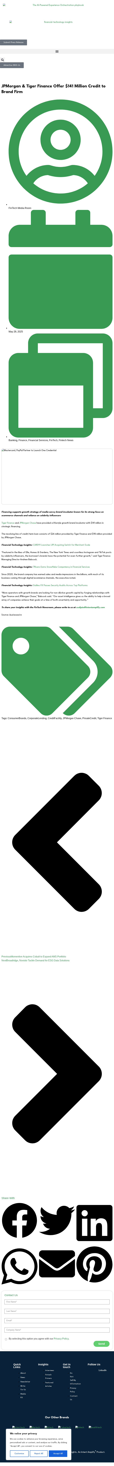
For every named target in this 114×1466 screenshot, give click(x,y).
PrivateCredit (89, 718)
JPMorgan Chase (27, 523)
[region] (38, 1444)
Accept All (58, 1454)
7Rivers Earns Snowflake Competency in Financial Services (61, 567)
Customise (19, 1454)
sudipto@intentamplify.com (90, 607)
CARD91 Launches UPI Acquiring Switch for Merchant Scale (61, 545)
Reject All (38, 1454)
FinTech (53, 440)
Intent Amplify (88, 1452)
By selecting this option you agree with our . (39, 1338)
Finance (23, 440)
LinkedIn (100, 1370)
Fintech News (66, 440)
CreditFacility (55, 718)
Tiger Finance (7, 523)
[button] (57, 51)
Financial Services (38, 440)
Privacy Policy (61, 1338)
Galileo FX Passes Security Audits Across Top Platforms (60, 585)
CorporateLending (37, 718)
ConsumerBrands (17, 718)
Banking (13, 440)
